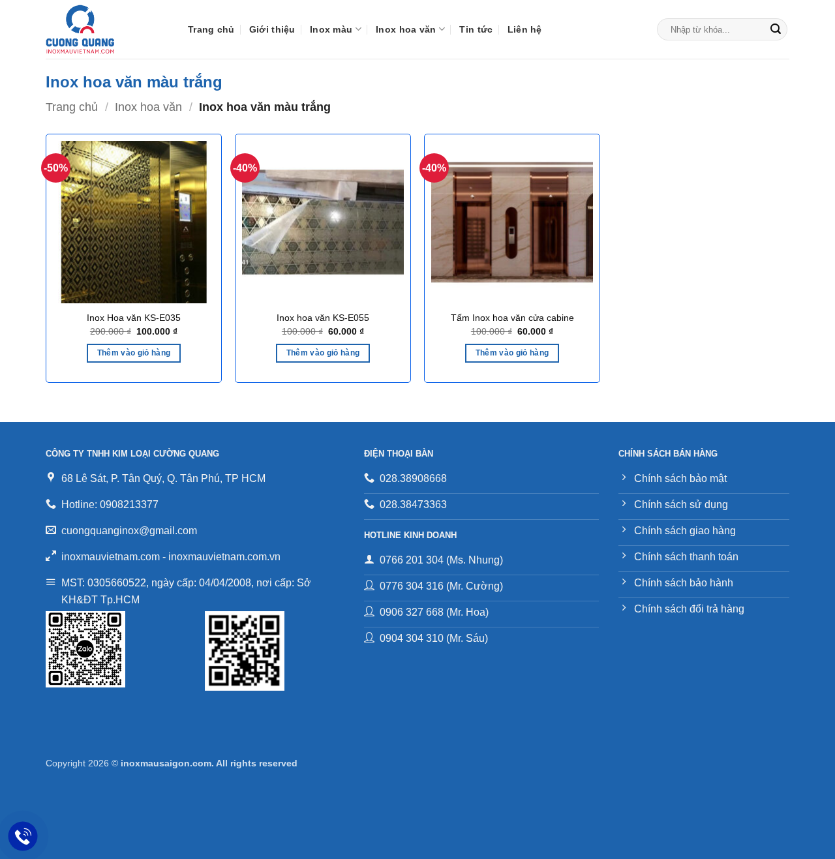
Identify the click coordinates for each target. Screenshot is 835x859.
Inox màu (331, 29)
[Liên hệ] (23, 836)
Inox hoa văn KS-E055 (323, 317)
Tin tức (476, 29)
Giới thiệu (272, 29)
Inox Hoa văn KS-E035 (134, 317)
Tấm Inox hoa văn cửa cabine (512, 317)
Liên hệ (525, 29)
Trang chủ (211, 29)
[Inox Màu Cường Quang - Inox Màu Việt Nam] (107, 29)
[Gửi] (776, 29)
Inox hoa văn (406, 29)
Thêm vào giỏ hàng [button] (134, 353)
